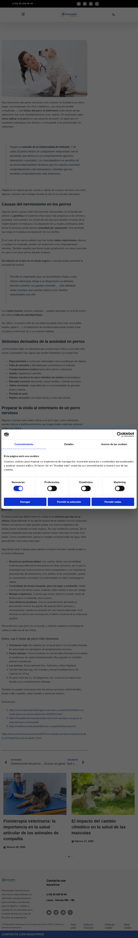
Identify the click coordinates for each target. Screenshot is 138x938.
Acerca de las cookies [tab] (114, 444)
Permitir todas (113, 501)
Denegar (25, 501)
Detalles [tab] (69, 444)
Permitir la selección (69, 501)
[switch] (52, 488)
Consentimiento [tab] (23, 444)
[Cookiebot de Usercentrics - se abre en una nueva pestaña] (119, 434)
